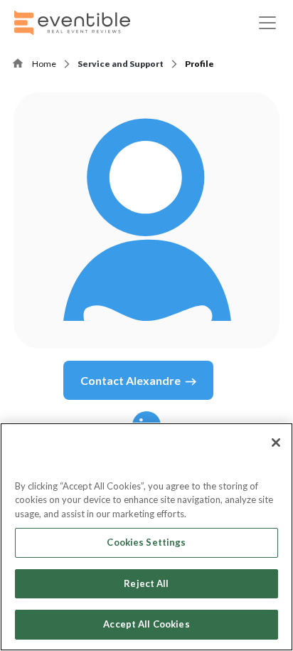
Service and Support (121, 63)
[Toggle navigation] (267, 22)
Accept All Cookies (146, 624)
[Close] (276, 442)
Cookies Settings (146, 542)
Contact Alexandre (130, 380)
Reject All (146, 583)
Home (44, 63)
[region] (146, 537)
